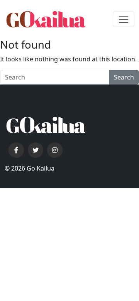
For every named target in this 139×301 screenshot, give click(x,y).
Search (124, 77)
